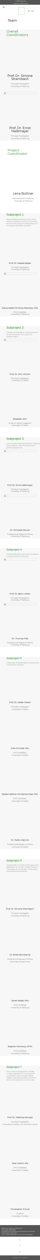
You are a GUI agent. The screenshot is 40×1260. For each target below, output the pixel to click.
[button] (21, 11)
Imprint (24, 1257)
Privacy (15, 1257)
